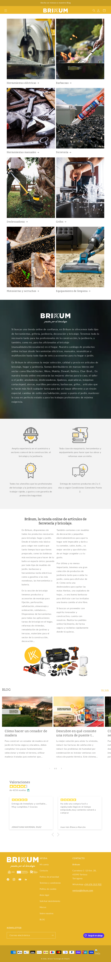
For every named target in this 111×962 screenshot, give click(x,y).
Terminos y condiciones (50, 883)
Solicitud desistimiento (50, 901)
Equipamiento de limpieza (72, 291)
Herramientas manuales (21, 152)
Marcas (43, 907)
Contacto (44, 870)
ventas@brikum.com (82, 890)
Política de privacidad (49, 877)
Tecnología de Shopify (61, 959)
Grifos (59, 221)
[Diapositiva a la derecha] (61, 768)
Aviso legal (44, 895)
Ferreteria (62, 152)
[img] (56, 786)
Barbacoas (62, 82)
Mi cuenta (44, 864)
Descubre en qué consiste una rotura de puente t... (76, 733)
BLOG (42, 919)
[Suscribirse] (52, 935)
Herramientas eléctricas (21, 82)
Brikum (50, 959)
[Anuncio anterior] (5, 3)
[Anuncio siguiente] (106, 3)
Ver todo (105, 690)
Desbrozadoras (16, 221)
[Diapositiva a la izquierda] (50, 768)
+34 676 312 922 (93, 884)
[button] (6, 11)
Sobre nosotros (46, 913)
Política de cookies (48, 889)
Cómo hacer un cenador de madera (26, 733)
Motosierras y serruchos (21, 291)
